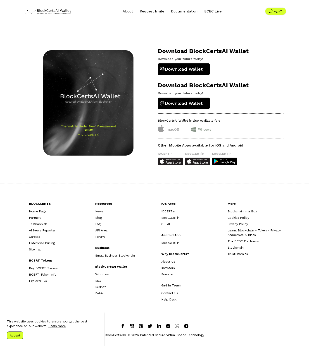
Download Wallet (184, 69)
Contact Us (169, 293)
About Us (168, 261)
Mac (98, 280)
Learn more (57, 326)
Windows (102, 274)
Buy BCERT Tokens (43, 268)
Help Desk (168, 299)
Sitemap (35, 249)
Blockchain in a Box (242, 211)
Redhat (100, 287)
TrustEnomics (238, 254)
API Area (101, 230)
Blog (98, 217)
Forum (100, 236)
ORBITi (166, 224)
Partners (35, 217)
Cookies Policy (238, 217)
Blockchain (236, 247)
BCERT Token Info (43, 274)
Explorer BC (38, 281)
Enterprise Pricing (42, 243)
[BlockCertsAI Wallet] (48, 11)
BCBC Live (213, 11)
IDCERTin (168, 211)
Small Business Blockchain (115, 255)
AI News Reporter (42, 230)
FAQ (98, 224)
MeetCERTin (170, 217)
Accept (15, 335)
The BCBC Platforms (243, 241)
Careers (34, 236)
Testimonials (38, 224)
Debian (100, 293)
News (99, 211)
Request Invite (152, 11)
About (128, 11)
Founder (167, 274)
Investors (168, 268)
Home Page (37, 211)
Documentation (184, 11)
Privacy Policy (238, 224)
